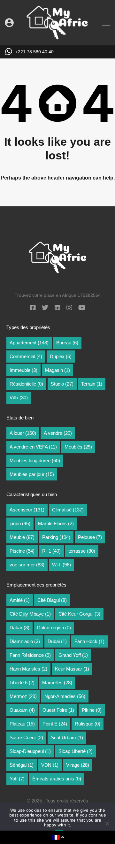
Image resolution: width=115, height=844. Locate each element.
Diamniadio (25, 641)
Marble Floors (56, 523)
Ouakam (22, 710)
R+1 (51, 551)
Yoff (17, 778)
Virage (77, 765)
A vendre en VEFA (33, 446)
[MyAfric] (57, 37)
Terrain (91, 384)
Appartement (29, 342)
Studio (62, 384)
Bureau (67, 342)
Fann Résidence (30, 655)
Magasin (57, 370)
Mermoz (23, 696)
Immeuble (23, 370)
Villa (19, 397)
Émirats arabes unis (56, 778)
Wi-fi (61, 564)
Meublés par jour (32, 474)
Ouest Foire (58, 710)
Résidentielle (26, 384)
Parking (56, 537)
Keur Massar (72, 668)
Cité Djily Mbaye (30, 614)
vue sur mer (27, 564)
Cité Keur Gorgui (79, 614)
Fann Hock (89, 641)
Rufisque (87, 723)
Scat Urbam (67, 737)
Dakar (19, 627)
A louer (23, 433)
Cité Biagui (52, 600)
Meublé (22, 537)
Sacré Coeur (26, 737)
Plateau (22, 723)
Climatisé (68, 509)
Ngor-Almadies (64, 696)
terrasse (81, 551)
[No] (107, 824)
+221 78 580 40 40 (34, 51)
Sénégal (22, 765)
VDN (49, 765)
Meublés (78, 446)
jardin (20, 523)
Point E (54, 723)
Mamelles (57, 682)
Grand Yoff (73, 655)
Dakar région (54, 627)
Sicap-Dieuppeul (30, 751)
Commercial (26, 356)
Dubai (57, 641)
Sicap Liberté (75, 751)
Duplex (61, 356)
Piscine (22, 551)
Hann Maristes (28, 668)
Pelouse (90, 537)
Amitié (20, 600)
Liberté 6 (22, 682)
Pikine (92, 710)
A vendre (58, 433)
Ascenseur (27, 509)
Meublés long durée (35, 460)
